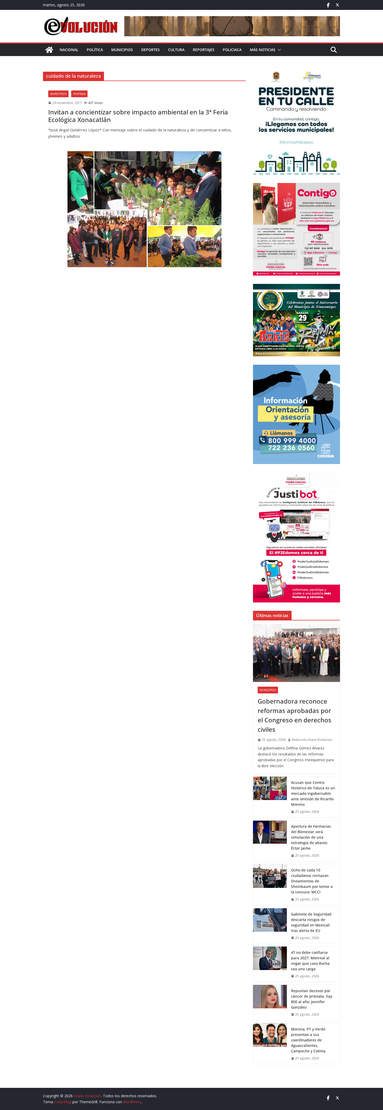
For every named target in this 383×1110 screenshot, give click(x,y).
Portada (79, 94)
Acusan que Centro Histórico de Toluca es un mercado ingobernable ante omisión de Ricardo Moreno (313, 793)
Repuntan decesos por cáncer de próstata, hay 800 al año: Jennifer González (311, 999)
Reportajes (203, 49)
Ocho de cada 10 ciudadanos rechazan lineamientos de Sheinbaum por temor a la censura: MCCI (312, 881)
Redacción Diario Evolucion (312, 739)
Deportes (150, 49)
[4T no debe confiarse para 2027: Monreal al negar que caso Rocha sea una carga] (270, 964)
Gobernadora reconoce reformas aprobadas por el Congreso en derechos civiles (294, 715)
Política (95, 49)
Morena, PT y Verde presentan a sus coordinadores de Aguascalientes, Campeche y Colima (308, 1040)
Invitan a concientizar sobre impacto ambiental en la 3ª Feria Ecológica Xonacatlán (138, 116)
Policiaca (232, 49)
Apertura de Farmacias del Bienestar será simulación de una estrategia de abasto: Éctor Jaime (311, 837)
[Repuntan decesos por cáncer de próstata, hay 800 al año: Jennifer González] (270, 1002)
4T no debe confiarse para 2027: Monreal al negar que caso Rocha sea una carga (310, 960)
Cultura (176, 49)
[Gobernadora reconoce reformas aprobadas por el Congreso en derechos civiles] (296, 653)
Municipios (122, 49)
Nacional (69, 49)
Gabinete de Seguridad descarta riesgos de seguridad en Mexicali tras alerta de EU (311, 922)
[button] (278, 49)
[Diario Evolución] (49, 50)
